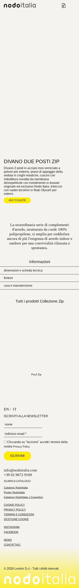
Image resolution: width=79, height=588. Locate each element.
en (6, 409)
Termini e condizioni (19, 514)
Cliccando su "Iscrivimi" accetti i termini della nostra (36, 444)
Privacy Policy (21, 446)
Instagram (12, 527)
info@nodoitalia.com (20, 470)
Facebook (11, 532)
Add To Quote (17, 200)
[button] (39, 270)
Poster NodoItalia (14, 492)
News (8, 539)
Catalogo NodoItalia (16, 487)
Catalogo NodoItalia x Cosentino (23, 497)
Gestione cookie (16, 519)
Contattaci (12, 544)
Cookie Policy (14, 504)
